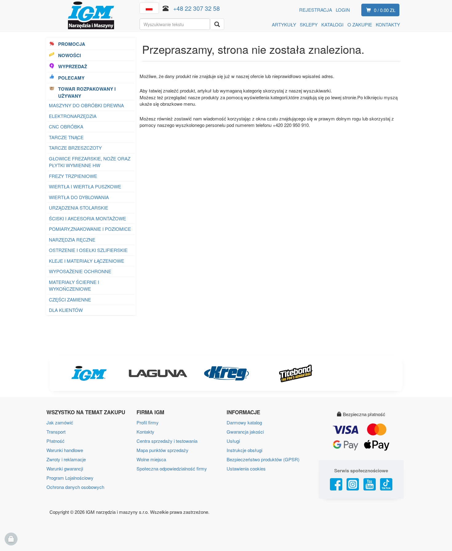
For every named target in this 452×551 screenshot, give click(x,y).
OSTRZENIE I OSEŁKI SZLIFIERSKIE (88, 250)
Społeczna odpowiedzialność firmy (172, 468)
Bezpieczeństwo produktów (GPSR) (263, 459)
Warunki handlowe (64, 450)
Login (343, 9)
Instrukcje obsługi (244, 450)
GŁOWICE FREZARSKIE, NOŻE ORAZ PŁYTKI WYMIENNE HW (89, 162)
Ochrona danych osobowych (75, 487)
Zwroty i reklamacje (66, 459)
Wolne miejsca (151, 459)
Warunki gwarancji (64, 468)
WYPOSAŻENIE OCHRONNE (80, 271)
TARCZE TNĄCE (66, 137)
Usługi (233, 441)
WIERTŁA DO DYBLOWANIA (79, 197)
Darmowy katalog (244, 422)
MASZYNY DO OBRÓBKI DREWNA (86, 105)
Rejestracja (315, 9)
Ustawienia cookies (246, 468)
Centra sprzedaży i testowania (167, 441)
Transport (55, 431)
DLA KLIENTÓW (66, 310)
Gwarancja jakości (245, 431)
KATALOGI (332, 24)
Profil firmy (148, 422)
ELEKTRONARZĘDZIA (73, 116)
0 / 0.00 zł (384, 10)
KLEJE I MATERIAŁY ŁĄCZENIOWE (86, 261)
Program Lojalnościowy (69, 477)
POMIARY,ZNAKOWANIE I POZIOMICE (90, 229)
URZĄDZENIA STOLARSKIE (78, 207)
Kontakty (145, 431)
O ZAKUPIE (359, 24)
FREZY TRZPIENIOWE (73, 176)
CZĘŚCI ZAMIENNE (70, 299)
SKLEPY (309, 24)
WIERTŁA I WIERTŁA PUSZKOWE (85, 186)
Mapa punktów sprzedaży (162, 450)
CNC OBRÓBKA (66, 126)
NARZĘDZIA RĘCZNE (72, 239)
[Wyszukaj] (217, 24)
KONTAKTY (388, 24)
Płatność (55, 441)
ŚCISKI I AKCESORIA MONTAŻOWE (87, 218)
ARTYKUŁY (284, 24)
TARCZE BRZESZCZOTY (75, 147)
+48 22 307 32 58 (196, 8)
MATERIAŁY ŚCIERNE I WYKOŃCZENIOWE (74, 285)
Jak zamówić (59, 422)
